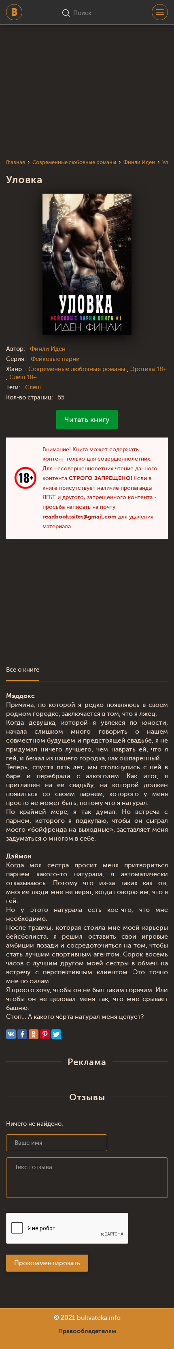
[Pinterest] (45, 1034)
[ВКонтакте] (11, 1034)
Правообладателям (87, 1331)
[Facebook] (22, 1034)
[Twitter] (56, 1034)
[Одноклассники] (33, 1034)
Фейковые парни (55, 359)
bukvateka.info (99, 1317)
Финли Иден (48, 349)
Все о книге (22, 669)
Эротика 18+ (148, 369)
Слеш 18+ (23, 377)
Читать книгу (87, 420)
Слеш (33, 387)
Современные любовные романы (77, 369)
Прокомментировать (47, 1263)
